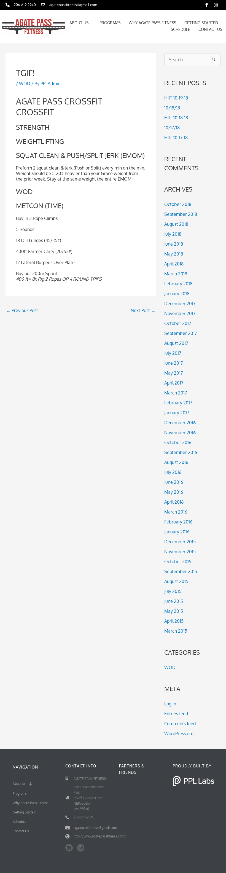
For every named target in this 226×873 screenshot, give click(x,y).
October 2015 (177, 561)
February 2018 (178, 283)
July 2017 (172, 353)
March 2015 (175, 631)
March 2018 (175, 273)
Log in (170, 704)
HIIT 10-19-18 (176, 98)
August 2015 (176, 581)
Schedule (180, 29)
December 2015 (180, 541)
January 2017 (176, 412)
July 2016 (172, 472)
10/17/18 (172, 127)
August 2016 (176, 462)
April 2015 (174, 621)
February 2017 (178, 402)
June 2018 (173, 244)
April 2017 (173, 383)
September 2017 (180, 333)
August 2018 (176, 224)
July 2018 (172, 234)
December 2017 (179, 303)
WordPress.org (178, 733)
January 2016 (176, 531)
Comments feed (180, 723)
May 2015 (173, 611)
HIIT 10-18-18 (176, 117)
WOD (24, 83)
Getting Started (201, 22)
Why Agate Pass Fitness (152, 22)
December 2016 (180, 422)
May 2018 (173, 254)
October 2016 (177, 442)
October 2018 (177, 204)
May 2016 (173, 492)
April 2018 (174, 264)
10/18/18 (172, 108)
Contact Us (210, 29)
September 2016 (180, 452)
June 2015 (173, 601)
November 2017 (179, 313)
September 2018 (180, 214)
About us (78, 22)
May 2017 (173, 373)
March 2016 (175, 512)
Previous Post (22, 310)
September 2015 (180, 571)
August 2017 (176, 343)
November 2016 (180, 432)
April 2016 (174, 502)
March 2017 (175, 393)
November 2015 (180, 551)
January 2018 (176, 293)
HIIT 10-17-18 (176, 137)
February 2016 (178, 522)
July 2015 (172, 591)
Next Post (143, 310)
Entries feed (176, 713)
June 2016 (173, 482)
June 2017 (173, 363)
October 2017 (177, 323)
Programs (109, 22)
